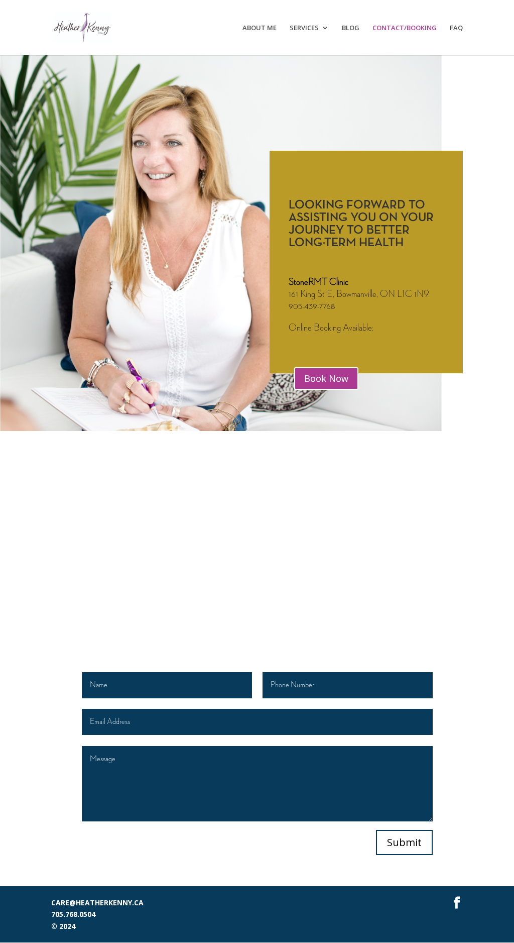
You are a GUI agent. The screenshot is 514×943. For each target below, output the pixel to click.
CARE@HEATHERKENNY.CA (97, 902)
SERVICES (304, 28)
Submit (404, 842)
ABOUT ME (259, 28)
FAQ (456, 28)
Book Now (326, 378)
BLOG (350, 28)
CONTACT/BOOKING (404, 28)
